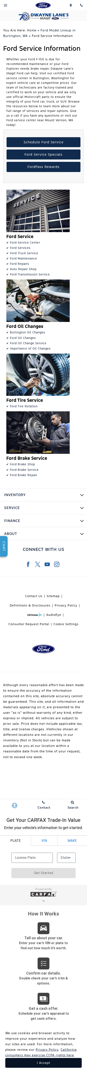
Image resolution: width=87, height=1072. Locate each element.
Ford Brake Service (24, 470)
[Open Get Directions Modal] (70, 5)
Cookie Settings (66, 624)
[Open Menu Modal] (5, 5)
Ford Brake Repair (23, 475)
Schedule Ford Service (44, 142)
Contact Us (33, 596)
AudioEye (53, 615)
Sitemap (53, 596)
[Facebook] (28, 564)
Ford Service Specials (43, 154)
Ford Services (20, 248)
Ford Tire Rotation (24, 406)
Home (32, 30)
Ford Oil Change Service (28, 343)
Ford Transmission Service (30, 274)
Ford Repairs (19, 264)
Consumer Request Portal (28, 624)
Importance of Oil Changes (30, 348)
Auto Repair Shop (23, 269)
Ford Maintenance (23, 258)
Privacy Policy (66, 605)
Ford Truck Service (24, 253)
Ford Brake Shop (22, 464)
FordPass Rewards (43, 167)
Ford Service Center (25, 242)
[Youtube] (47, 564)
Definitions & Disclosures (30, 605)
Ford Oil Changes (23, 338)
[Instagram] (56, 564)
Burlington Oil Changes (27, 332)
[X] (37, 564)
